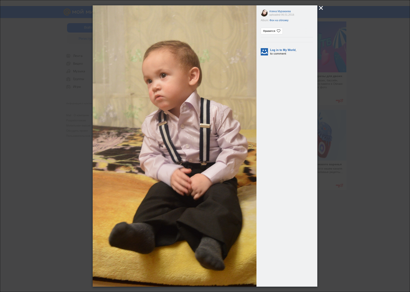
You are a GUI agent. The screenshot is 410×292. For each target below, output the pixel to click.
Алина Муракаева (280, 11)
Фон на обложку (278, 20)
